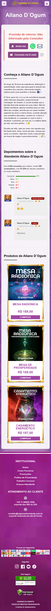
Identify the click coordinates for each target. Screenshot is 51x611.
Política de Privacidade (25, 477)
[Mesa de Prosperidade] (25, 344)
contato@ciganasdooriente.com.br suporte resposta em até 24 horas (25, 514)
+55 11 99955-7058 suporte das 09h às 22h (25, 503)
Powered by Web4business (26, 607)
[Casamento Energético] (25, 404)
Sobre (25, 467)
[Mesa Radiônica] (25, 283)
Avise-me (20, 46)
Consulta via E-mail (25, 54)
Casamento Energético (25, 427)
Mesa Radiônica (25, 304)
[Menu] (4, 3)
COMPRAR (25, 317)
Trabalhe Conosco (25, 480)
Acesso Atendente (25, 484)
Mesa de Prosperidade (25, 366)
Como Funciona (25, 470)
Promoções (25, 474)
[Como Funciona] (41, 54)
